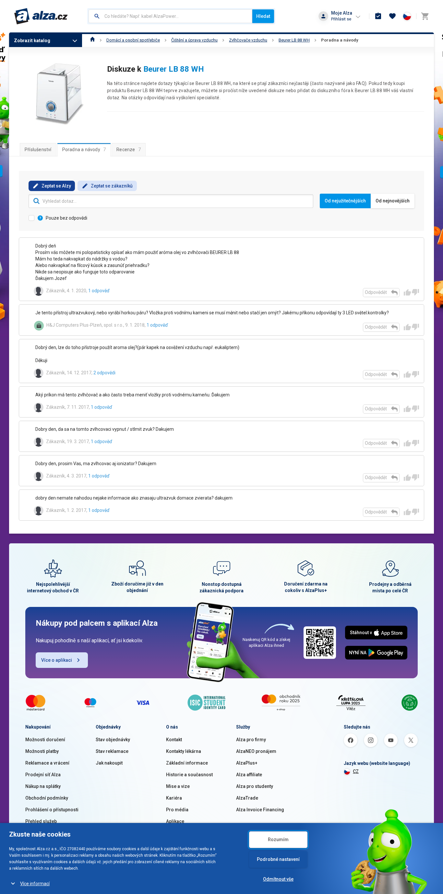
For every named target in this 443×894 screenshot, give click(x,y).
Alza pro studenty (254, 786)
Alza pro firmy (251, 739)
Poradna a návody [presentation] (84, 149)
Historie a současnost (189, 774)
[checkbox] (221, 379)
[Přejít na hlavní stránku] (41, 16)
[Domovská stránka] (92, 40)
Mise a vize (178, 786)
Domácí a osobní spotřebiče (133, 40)
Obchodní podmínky (46, 798)
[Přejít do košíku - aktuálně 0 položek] (425, 16)
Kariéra (174, 798)
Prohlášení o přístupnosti (51, 809)
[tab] (38, 149)
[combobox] (170, 16)
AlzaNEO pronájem (256, 751)
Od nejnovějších (393, 200)
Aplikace (175, 821)
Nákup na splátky (43, 786)
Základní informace (187, 763)
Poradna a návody (339, 40)
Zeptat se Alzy (56, 185)
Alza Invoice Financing (260, 809)
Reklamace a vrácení (47, 763)
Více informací (35, 883)
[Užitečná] (407, 292)
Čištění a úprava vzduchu (194, 40)
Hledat (263, 16)
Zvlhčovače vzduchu (248, 40)
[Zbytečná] (415, 292)
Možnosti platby (42, 751)
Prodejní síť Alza (43, 774)
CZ (356, 771)
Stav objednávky (113, 739)
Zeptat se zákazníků (112, 185)
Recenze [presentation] (128, 149)
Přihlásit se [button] (341, 19)
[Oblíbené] (392, 16)
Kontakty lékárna (183, 751)
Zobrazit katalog (32, 40)
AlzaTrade (247, 798)
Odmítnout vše (278, 879)
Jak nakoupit (109, 763)
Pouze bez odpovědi (66, 218)
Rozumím (278, 839)
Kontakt (174, 739)
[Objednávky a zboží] (378, 16)
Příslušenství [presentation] (38, 149)
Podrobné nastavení (278, 859)
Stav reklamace (112, 751)
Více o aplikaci (56, 660)
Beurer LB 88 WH (294, 40)
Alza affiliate (249, 774)
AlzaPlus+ (246, 763)
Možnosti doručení (45, 739)
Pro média (177, 809)
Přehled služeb (41, 821)
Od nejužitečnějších (345, 200)
